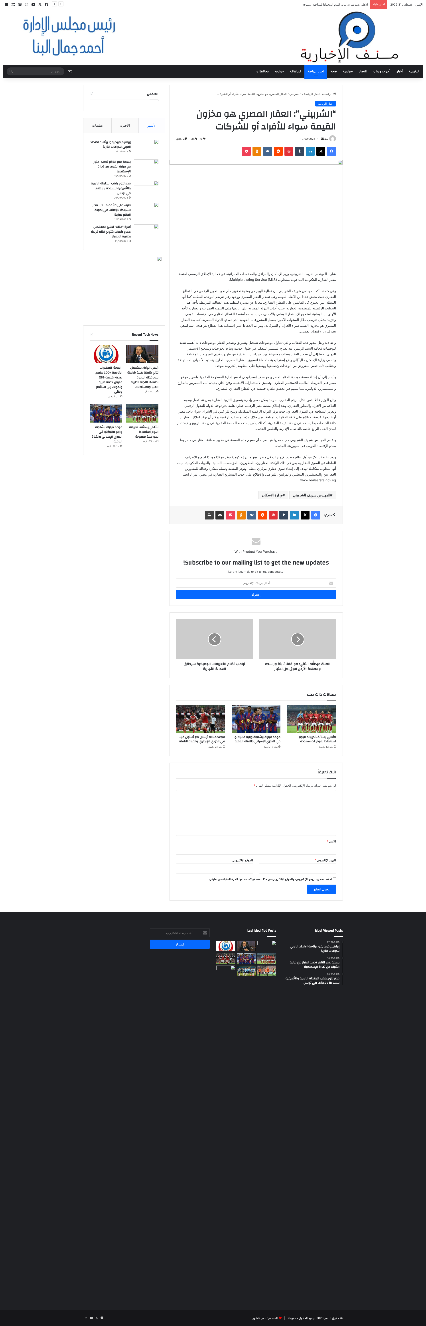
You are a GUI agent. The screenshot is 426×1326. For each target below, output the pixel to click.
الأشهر (151, 125)
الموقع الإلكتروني (242, 860)
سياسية (348, 71)
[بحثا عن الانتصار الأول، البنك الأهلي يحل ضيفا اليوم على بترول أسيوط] (266, 971)
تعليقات (97, 125)
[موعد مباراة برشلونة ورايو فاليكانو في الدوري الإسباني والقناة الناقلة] (256, 719)
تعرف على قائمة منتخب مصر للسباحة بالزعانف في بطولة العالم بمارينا (112, 210)
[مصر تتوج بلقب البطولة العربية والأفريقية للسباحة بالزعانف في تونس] (146, 189)
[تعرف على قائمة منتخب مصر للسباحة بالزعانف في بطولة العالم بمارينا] (146, 211)
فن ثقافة (295, 71)
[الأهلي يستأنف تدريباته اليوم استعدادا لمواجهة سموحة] (311, 719)
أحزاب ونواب (381, 71)
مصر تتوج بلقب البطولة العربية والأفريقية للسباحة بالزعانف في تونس (111, 188)
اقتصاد (363, 71)
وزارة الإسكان (272, 495)
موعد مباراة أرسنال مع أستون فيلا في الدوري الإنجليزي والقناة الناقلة (202, 739)
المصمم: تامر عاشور (265, 1318)
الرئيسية (414, 71)
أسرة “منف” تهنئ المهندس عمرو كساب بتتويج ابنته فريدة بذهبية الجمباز (111, 231)
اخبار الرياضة (316, 71)
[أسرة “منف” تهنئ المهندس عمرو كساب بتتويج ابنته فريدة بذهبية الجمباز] (146, 232)
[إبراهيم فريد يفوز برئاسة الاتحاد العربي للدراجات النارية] (146, 148)
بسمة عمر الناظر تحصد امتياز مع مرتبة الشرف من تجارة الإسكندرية (112, 166)
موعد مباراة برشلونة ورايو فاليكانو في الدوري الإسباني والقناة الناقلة (257, 739)
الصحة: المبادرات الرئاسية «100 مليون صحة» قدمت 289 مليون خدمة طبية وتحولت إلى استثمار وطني (108, 380)
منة (326, 138)
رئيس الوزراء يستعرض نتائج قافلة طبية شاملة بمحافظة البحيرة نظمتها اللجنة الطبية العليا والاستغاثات (142, 377)
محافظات (262, 71)
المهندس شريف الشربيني (311, 495)
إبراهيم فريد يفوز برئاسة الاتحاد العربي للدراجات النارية (110, 144)
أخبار (399, 71)
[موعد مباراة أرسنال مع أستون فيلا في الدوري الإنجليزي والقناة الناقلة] (200, 719)
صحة (333, 71)
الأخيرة (125, 125)
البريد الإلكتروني (325, 860)
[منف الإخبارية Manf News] (213, 37)
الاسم (331, 841)
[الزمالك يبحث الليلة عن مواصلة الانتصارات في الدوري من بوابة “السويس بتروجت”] (225, 1132)
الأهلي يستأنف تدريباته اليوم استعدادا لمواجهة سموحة (317, 739)
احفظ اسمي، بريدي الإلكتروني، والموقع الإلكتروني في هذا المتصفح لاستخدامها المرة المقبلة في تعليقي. (270, 879)
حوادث (279, 71)
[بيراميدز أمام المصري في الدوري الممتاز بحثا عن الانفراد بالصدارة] (246, 971)
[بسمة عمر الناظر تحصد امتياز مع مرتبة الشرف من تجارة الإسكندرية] (146, 167)
